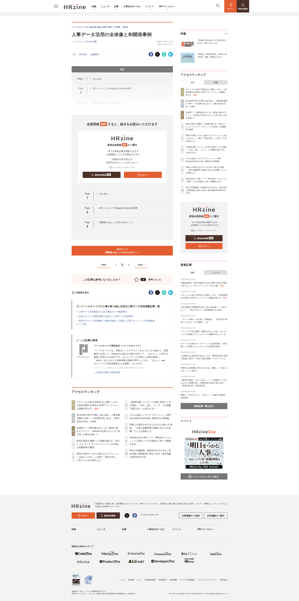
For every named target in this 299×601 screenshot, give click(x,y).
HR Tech (83, 54)
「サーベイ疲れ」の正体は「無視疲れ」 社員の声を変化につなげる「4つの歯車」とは (204, 320)
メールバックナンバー (124, 167)
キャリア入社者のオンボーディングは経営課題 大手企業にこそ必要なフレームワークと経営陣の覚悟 (204, 345)
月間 (216, 82)
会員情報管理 (150, 579)
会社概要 (173, 579)
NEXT (140, 264)
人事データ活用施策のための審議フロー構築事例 (103, 311)
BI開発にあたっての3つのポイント (116, 222)
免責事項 (162, 579)
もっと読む (81, 323)
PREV (104, 264)
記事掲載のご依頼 (190, 515)
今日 (192, 82)
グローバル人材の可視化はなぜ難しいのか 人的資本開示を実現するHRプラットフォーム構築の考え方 (98, 405)
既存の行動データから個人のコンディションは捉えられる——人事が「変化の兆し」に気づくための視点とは (97, 457)
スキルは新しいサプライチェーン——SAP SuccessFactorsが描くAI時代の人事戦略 (150, 416)
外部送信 (223, 579)
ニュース (105, 6)
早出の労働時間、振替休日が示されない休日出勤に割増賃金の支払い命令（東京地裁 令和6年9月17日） (150, 453)
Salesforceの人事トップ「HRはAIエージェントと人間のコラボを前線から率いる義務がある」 (150, 440)
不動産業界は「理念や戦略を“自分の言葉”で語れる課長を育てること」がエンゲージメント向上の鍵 (204, 284)
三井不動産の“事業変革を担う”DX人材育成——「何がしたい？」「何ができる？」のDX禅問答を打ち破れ (204, 308)
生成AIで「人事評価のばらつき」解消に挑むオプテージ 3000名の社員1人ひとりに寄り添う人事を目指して (98, 431)
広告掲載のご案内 (215, 515)
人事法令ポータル (132, 6)
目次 (122, 69)
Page (80, 78)
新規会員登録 (102, 174)
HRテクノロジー (167, 6)
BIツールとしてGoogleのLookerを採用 (118, 207)
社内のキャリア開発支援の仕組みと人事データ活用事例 (106, 316)
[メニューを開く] (56, 6)
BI (74, 54)
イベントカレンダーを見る (205, 476)
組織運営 (94, 54)
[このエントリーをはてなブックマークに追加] (170, 54)
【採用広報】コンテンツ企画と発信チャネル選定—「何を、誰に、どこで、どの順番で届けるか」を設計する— (150, 405)
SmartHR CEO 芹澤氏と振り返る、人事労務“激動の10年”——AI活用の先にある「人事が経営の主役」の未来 (98, 418)
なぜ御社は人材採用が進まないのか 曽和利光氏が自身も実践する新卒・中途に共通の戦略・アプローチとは (204, 357)
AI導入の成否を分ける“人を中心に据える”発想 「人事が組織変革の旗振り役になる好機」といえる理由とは (151, 428)
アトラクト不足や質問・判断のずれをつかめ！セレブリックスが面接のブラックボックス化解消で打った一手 (204, 332)
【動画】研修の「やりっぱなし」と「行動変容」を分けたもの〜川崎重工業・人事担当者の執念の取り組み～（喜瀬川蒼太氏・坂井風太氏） (204, 383)
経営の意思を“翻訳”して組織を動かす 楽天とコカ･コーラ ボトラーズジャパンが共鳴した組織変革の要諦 (98, 444)
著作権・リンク (134, 579)
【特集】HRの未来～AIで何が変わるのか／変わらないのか (211, 41)
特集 (94, 6)
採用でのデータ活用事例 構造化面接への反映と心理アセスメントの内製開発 (117, 320)
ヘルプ (122, 579)
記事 (116, 6)
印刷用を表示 (82, 292)
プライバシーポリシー (207, 579)
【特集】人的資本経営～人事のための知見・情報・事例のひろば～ (212, 55)
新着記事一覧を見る (204, 405)
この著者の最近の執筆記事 (107, 372)
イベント (149, 6)
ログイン (144, 174)
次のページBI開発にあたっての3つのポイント (122, 250)
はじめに (97, 78)
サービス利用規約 (187, 579)
